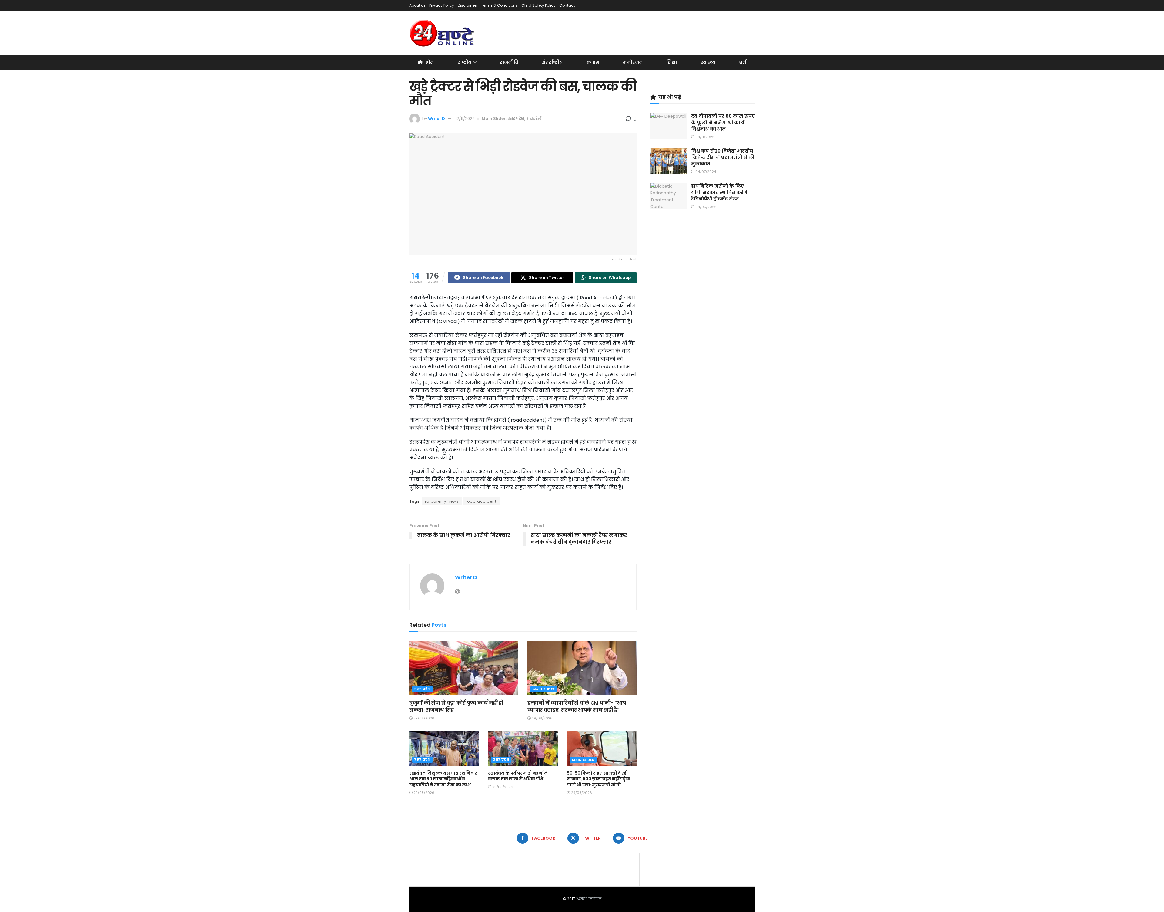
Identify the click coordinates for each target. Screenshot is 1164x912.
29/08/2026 (423, 718)
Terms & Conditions (499, 5)
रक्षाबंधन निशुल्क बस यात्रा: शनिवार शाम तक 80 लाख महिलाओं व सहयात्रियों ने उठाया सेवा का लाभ (443, 779)
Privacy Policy (441, 5)
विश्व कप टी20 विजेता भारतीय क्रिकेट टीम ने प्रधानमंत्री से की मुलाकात (722, 157)
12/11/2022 (465, 118)
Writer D (436, 118)
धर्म (742, 62)
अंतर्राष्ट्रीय (552, 62)
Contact (567, 5)
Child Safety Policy (538, 5)
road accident (481, 501)
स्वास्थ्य (708, 62)
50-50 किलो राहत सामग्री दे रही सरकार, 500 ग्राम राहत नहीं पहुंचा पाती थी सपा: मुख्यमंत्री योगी (598, 779)
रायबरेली (534, 118)
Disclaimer (467, 5)
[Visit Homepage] (442, 33)
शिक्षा (671, 62)
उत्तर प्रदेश (515, 118)
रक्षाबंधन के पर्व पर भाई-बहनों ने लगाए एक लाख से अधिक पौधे (518, 776)
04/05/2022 (705, 206)
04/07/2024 (705, 171)
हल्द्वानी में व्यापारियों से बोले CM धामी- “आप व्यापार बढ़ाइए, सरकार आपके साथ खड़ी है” (576, 706)
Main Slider (494, 118)
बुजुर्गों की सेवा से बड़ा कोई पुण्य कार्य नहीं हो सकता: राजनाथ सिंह (456, 706)
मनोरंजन (633, 62)
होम (430, 62)
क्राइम (593, 62)
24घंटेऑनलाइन (588, 898)
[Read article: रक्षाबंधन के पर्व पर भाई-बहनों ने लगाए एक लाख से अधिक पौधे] (523, 748)
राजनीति (509, 62)
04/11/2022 (704, 136)
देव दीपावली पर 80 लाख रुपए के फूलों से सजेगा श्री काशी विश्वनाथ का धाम (723, 122)
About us (417, 5)
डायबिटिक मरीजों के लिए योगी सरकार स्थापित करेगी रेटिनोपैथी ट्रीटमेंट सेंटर (720, 192)
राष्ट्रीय (464, 62)
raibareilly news (442, 501)
